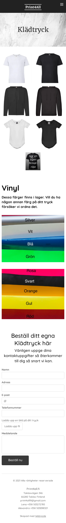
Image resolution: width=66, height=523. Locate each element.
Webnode (40, 516)
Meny (61, 4)
